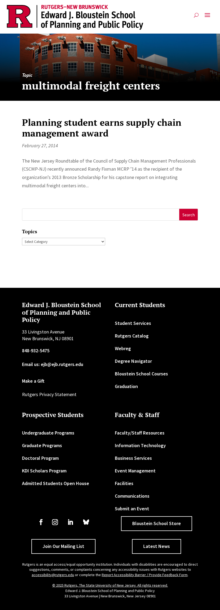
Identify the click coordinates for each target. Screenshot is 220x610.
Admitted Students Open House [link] (55, 483)
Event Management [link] (135, 471)
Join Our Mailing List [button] (63, 546)
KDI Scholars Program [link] (44, 471)
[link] (75, 17)
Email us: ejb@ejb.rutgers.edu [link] (52, 364)
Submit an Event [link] (132, 508)
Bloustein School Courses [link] (141, 374)
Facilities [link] (124, 483)
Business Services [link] (133, 458)
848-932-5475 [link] (35, 350)
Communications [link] (132, 496)
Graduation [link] (126, 386)
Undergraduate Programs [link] (48, 433)
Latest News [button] (156, 546)
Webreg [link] (123, 348)
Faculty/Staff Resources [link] (139, 433)
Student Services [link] (133, 323)
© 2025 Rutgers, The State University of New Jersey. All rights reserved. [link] (110, 585)
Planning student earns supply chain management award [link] (101, 127)
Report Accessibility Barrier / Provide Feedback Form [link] (145, 574)
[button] (207, 17)
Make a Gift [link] (33, 381)
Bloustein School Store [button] (156, 523)
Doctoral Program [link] (40, 458)
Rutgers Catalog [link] (132, 336)
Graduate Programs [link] (42, 445)
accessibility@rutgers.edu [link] (53, 574)
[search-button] (196, 17)
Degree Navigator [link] (133, 361)
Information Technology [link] (140, 445)
